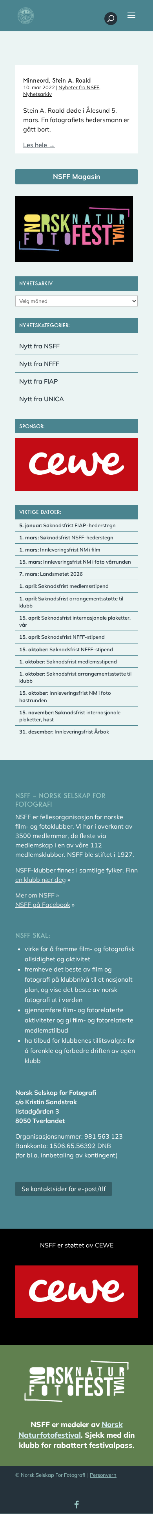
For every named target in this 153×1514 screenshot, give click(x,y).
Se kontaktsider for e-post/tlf (64, 1189)
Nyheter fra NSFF (78, 87)
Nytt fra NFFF (39, 364)
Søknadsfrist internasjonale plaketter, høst (69, 716)
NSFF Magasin (76, 176)
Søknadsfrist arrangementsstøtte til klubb (71, 602)
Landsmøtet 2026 (51, 574)
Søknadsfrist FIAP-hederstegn (67, 525)
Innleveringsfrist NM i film (59, 549)
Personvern (103, 1475)
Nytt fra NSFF (39, 346)
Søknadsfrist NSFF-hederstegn (66, 537)
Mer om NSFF (35, 895)
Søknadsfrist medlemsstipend (64, 586)
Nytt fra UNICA (41, 399)
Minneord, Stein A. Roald (57, 80)
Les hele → (39, 145)
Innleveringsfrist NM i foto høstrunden (65, 696)
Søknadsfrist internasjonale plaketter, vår (75, 621)
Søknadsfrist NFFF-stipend (62, 637)
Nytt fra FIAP (38, 381)
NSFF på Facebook (42, 904)
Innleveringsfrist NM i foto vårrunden (75, 562)
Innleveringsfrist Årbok (64, 731)
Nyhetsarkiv (37, 94)
